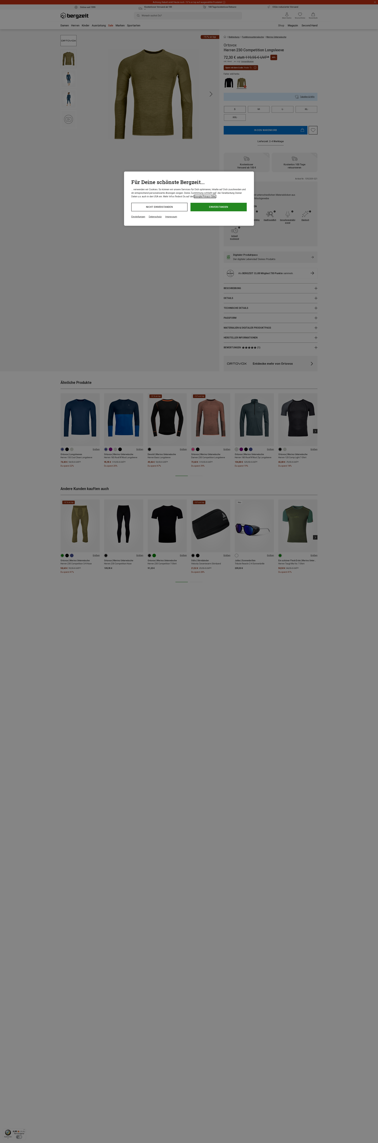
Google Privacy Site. (205, 196)
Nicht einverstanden (159, 207)
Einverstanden (218, 207)
